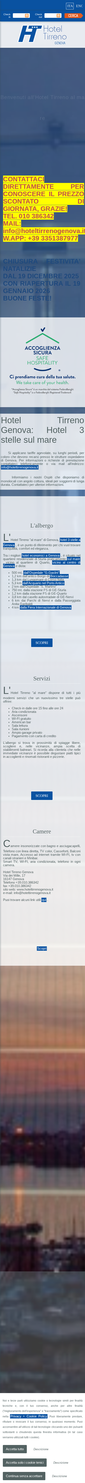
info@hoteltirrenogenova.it (20, 487)
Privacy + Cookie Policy (28, 1416)
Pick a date (27, 15)
